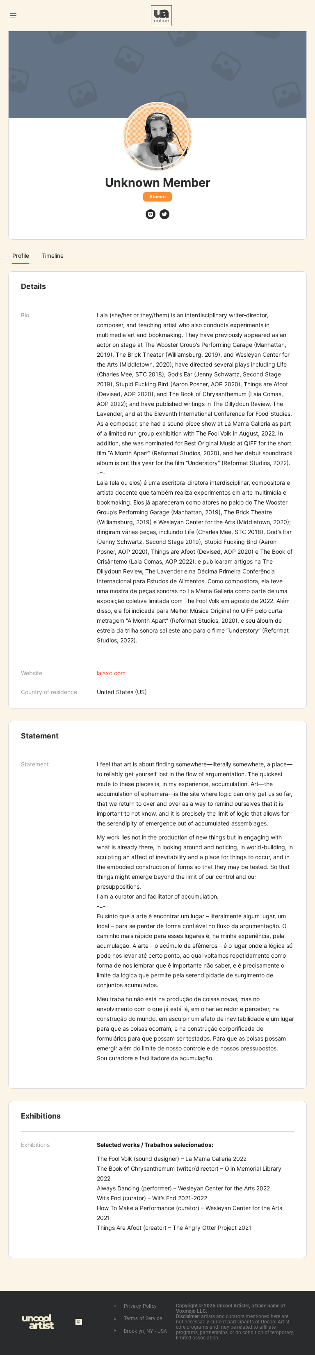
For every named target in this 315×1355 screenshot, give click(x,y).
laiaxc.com (111, 672)
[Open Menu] (13, 15)
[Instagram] (78, 1322)
